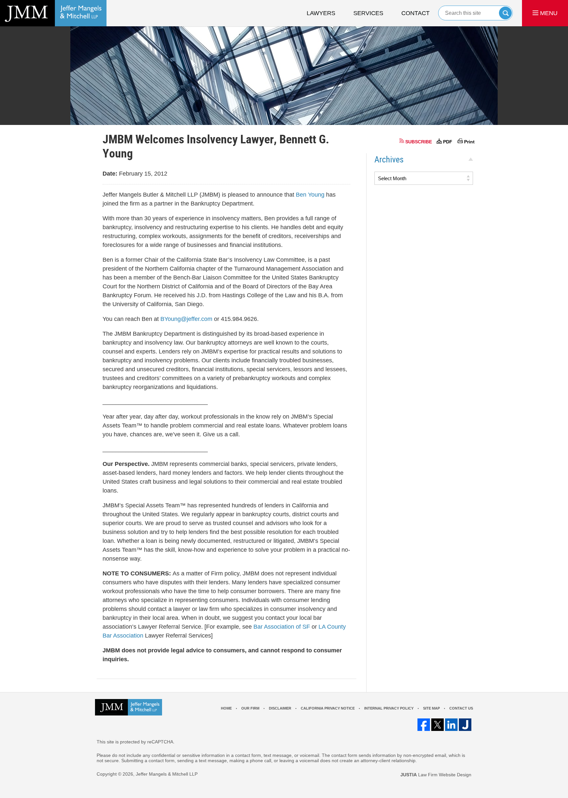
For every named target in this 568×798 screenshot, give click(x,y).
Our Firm (250, 708)
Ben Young (311, 194)
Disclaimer (280, 708)
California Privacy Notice (328, 708)
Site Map (431, 708)
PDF (447, 141)
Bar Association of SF (281, 626)
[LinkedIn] (451, 724)
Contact (415, 13)
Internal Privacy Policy (389, 708)
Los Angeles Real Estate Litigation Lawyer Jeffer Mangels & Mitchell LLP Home (53, 13)
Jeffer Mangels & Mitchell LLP (167, 774)
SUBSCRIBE (418, 141)
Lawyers (321, 13)
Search (505, 13)
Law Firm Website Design (435, 774)
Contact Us (461, 708)
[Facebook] (423, 724)
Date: (110, 173)
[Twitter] (437, 724)
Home (226, 708)
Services (368, 13)
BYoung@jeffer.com (186, 319)
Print (469, 141)
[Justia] (465, 724)
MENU (547, 13)
